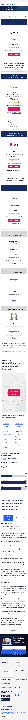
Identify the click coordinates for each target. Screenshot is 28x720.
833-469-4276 (16, 170)
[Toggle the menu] (25, 4)
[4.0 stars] (16, 47)
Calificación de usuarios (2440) (14, 51)
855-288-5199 (16, 224)
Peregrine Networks (14, 233)
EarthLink (14, 76)
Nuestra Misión (18, 684)
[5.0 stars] (18, 47)
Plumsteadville (7, 434)
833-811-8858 (16, 112)
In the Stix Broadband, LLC (14, 307)
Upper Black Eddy (20, 444)
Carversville (6, 423)
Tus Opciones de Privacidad (8, 713)
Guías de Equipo (18, 667)
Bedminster (6, 444)
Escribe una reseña (8, 518)
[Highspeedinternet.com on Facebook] (15, 693)
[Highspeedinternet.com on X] (18, 693)
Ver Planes (12, 54)
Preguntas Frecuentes (19, 670)
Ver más (14, 263)
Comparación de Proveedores (21, 665)
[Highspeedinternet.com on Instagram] (21, 693)
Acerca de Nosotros (19, 682)
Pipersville (5, 421)
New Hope (18, 429)
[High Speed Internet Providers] (8, 4)
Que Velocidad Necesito (6, 687)
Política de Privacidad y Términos (20, 712)
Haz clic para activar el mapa (14, 392)
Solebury (5, 431)
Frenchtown (18, 439)
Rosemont (6, 426)
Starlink (14, 187)
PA (6, 630)
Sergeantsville (19, 423)
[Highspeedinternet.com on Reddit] (15, 695)
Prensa (16, 690)
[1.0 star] (10, 47)
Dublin (16, 442)
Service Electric (14, 270)
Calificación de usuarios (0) (13, 261)
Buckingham (18, 426)
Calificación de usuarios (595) (14, 163)
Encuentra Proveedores (5, 665)
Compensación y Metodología (7, 712)
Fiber (4, 462)
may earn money (5, 1)
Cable (4, 458)
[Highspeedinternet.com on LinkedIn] (18, 695)
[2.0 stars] (12, 47)
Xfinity (14, 21)
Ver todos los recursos (19, 673)
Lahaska (5, 439)
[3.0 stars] (14, 47)
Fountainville (18, 434)
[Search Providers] (11, 671)
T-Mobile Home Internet (14, 133)
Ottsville (5, 447)
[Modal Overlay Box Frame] (14, 645)
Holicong (17, 421)
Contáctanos (17, 687)
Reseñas (2, 667)
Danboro (5, 442)
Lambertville (18, 431)
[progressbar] (14, 476)
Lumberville (6, 429)
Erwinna (5, 437)
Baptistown (18, 437)
